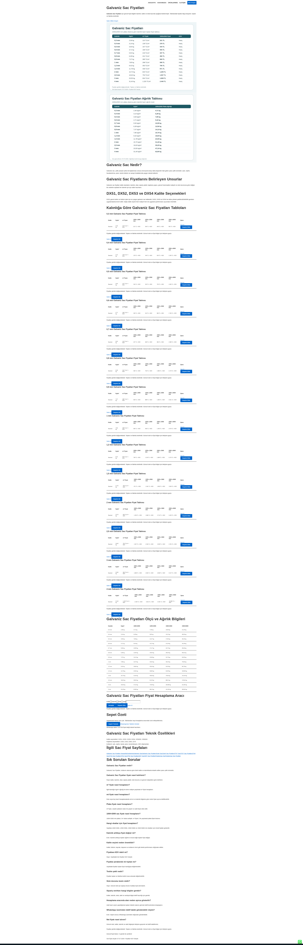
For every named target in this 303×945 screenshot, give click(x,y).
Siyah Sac (159, 753)
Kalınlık (114, 701)
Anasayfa (152, 2)
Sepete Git (116, 239)
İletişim (182, 2)
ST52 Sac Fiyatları (133, 756)
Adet (124, 701)
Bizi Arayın (192, 2)
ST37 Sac (177, 753)
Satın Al (109, 21)
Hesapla (111, 705)
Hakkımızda (161, 2)
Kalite (108, 701)
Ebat (119, 701)
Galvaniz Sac (138, 753)
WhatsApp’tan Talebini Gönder (129, 724)
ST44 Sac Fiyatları (115, 756)
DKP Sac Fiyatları (150, 756)
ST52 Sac (124, 756)
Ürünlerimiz (173, 2)
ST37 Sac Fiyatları (186, 753)
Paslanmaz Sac (160, 756)
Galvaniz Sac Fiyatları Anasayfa (117, 753)
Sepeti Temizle (113, 724)
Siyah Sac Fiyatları (168, 753)
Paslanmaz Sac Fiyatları (173, 756)
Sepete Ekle (186, 227)
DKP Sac (141, 756)
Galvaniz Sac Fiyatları (149, 753)
